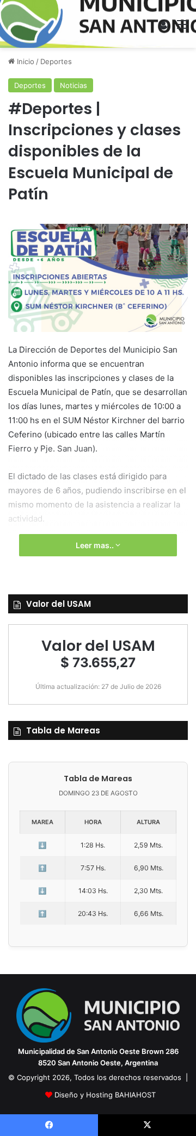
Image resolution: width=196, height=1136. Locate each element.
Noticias (73, 85)
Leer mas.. (95, 545)
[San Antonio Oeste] (98, 24)
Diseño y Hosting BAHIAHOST (105, 1094)
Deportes (56, 61)
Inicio (24, 61)
